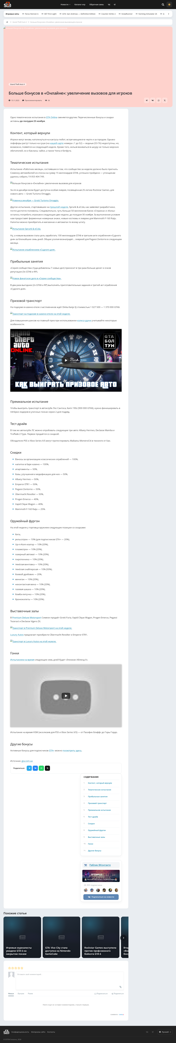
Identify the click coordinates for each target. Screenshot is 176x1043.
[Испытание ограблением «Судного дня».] (66, 249)
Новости (64, 4)
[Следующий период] (123, 938)
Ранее (30, 993)
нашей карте (57, 143)
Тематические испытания (99, 789)
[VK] (109, 4)
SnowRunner (127, 14)
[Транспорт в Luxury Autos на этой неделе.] (66, 641)
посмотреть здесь (72, 750)
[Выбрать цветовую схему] (169, 4)
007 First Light (50, 14)
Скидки (91, 823)
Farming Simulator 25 (148, 14)
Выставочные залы (96, 837)
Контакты (51, 1032)
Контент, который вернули (100, 783)
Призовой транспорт (97, 803)
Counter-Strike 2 (108, 14)
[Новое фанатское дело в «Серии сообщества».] (66, 278)
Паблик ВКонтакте (100, 865)
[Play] (66, 360)
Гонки (90, 844)
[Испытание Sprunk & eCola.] (66, 229)
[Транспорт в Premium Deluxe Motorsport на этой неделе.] (66, 628)
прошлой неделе (59, 206)
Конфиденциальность (20, 1032)
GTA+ (51, 750)
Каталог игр (79, 4)
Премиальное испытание (99, 810)
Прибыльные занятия (97, 796)
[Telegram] (114, 4)
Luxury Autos (17, 634)
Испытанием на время (22, 659)
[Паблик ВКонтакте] (86, 865)
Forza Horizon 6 (31, 14)
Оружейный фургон (97, 830)
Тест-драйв (93, 816)
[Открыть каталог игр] (167, 14)
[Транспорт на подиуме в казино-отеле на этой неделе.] (66, 314)
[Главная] (7, 22)
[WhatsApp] (158, 100)
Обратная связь (96, 4)
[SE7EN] (7, 4)
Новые (11, 993)
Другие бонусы (94, 850)
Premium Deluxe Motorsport (26, 617)
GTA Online (51, 117)
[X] (164, 100)
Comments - (117, 1014)
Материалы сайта (38, 1032)
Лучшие (21, 993)
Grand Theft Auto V (19, 22)
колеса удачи (84, 320)
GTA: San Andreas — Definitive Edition (78, 14)
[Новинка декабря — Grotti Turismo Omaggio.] (66, 200)
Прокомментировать (33, 100)
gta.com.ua (27, 760)
